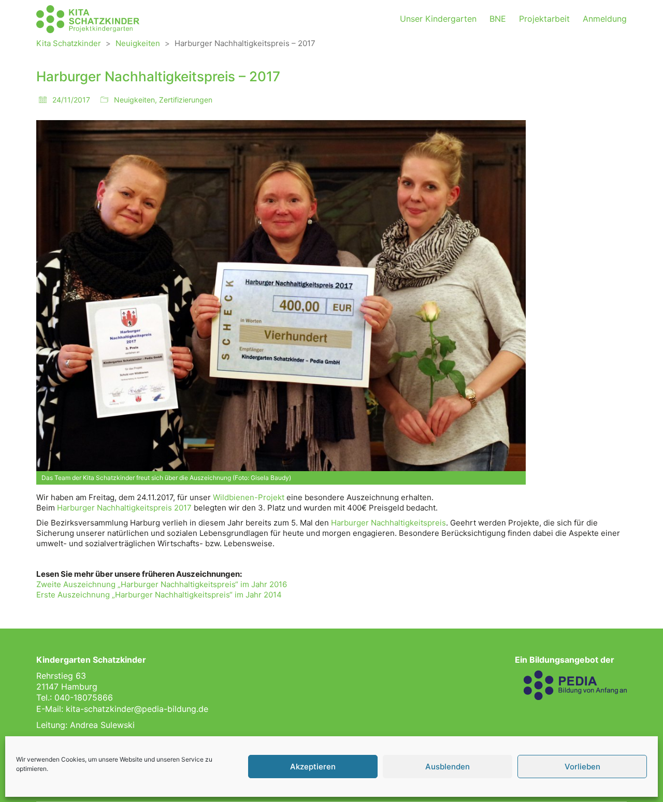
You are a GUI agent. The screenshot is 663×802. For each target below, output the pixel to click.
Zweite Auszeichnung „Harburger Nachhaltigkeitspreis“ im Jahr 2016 (161, 584)
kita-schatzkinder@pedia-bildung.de (137, 709)
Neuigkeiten (134, 99)
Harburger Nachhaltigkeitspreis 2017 (124, 508)
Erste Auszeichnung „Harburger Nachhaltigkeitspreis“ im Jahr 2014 (159, 595)
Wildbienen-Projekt (248, 497)
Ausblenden (447, 766)
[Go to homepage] (88, 19)
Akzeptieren (313, 766)
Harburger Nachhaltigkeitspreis (388, 523)
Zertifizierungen (185, 99)
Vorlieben (582, 766)
